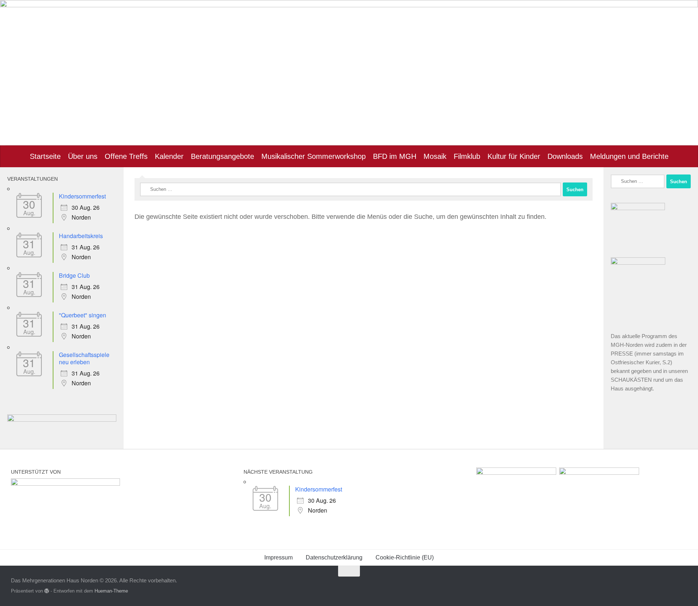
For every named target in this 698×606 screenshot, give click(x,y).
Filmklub (467, 156)
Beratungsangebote (222, 156)
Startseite (45, 156)
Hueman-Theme (111, 591)
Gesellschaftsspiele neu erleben (84, 358)
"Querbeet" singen (82, 315)
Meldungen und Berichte (629, 156)
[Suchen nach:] (350, 189)
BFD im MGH (394, 156)
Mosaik (435, 156)
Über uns (82, 156)
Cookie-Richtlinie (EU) (405, 557)
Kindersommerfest (82, 196)
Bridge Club (74, 275)
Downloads (565, 156)
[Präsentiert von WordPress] (46, 591)
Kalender (169, 156)
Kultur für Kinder (514, 156)
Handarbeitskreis (81, 236)
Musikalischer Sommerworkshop (313, 156)
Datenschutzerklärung (334, 557)
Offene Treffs (126, 156)
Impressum (278, 557)
